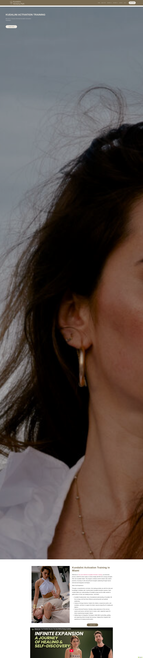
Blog (125, 2)
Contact (121, 2)
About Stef (103, 2)
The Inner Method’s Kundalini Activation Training (90, 574)
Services (109, 2)
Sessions (115, 2)
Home (99, 2)
